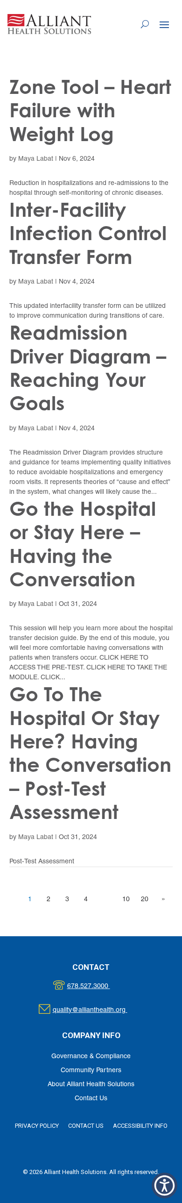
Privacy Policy (37, 1125)
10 (126, 900)
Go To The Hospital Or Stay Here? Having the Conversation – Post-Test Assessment (90, 753)
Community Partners (91, 1071)
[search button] (145, 23)
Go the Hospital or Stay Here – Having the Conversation (82, 544)
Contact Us (91, 1099)
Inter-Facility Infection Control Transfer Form (88, 233)
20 (144, 900)
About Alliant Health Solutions (91, 1085)
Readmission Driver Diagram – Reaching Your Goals (87, 367)
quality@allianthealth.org (98, 1010)
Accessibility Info (140, 1125)
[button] (164, 24)
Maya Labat (35, 159)
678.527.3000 (98, 986)
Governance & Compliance (91, 1057)
